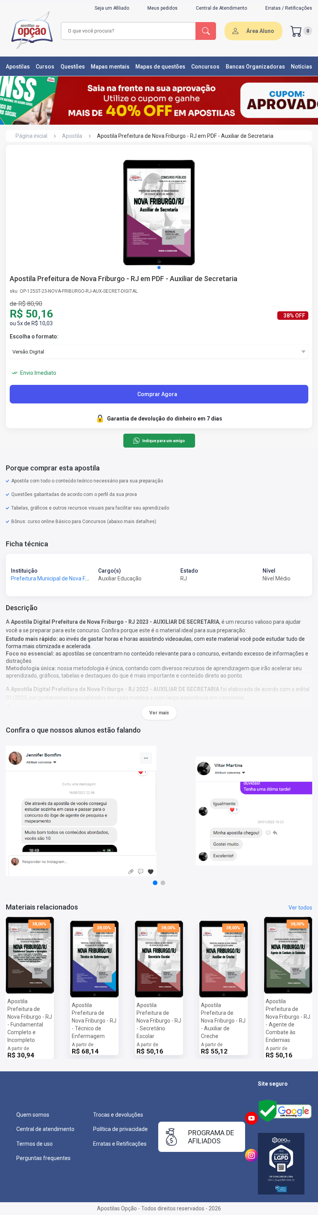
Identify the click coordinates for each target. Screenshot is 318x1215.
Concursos (205, 66)
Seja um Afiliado (112, 8)
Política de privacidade (120, 1129)
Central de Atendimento (221, 8)
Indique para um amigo (163, 441)
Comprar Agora (157, 394)
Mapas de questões (160, 66)
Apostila (72, 136)
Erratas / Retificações (288, 8)
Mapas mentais (110, 66)
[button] (159, 267)
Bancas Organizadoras (255, 66)
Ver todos (300, 907)
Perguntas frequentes (43, 1158)
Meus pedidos (162, 8)
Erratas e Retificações (120, 1144)
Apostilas (18, 66)
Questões (72, 66)
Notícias (301, 66)
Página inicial (31, 136)
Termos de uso (34, 1144)
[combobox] (128, 30)
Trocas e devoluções (118, 1115)
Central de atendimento (45, 1129)
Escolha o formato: (34, 336)
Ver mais (159, 713)
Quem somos (32, 1115)
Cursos (45, 66)
